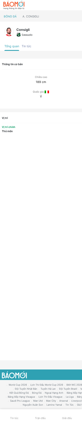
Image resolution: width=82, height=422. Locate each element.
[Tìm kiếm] (77, 5)
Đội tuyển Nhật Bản (26, 388)
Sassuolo (27, 34)
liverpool (76, 400)
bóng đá (36, 392)
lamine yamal (54, 404)
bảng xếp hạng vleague (21, 396)
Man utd (38, 400)
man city (51, 400)
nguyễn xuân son (33, 404)
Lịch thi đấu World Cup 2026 (46, 384)
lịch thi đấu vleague (50, 396)
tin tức (69, 404)
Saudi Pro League (20, 400)
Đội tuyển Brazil (68, 388)
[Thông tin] (69, 5)
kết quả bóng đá (19, 392)
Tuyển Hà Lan (48, 388)
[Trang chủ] (13, 5)
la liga (70, 396)
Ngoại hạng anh (54, 392)
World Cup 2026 (18, 384)
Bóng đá (10, 16)
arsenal (63, 400)
